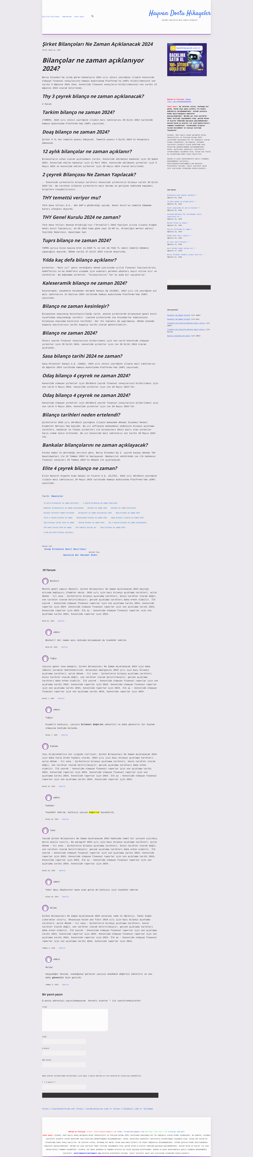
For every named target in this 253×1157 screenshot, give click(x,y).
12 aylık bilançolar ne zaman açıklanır (61, 503)
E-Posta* (46, 1048)
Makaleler (57, 496)
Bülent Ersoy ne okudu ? (177, 223)
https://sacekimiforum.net (58, 1109)
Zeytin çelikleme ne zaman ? (179, 229)
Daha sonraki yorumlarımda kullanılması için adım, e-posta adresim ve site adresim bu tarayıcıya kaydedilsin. (92, 1076)
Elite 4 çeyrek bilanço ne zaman (58, 518)
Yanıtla (61, 621)
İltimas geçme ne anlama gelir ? (181, 202)
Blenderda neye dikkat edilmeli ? (182, 195)
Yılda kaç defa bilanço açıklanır (58, 532)
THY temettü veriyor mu (86, 528)
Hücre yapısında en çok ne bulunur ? (183, 208)
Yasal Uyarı (79, 17)
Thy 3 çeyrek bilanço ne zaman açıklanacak (127, 523)
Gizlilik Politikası (51, 17)
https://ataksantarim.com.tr (94, 1109)
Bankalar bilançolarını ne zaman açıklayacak (63, 508)
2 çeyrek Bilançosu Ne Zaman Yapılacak (100, 503)
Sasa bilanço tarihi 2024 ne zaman (59, 523)
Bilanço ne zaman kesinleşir (123, 508)
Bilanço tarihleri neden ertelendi (59, 513)
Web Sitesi (46, 1060)
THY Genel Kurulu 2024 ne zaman (57, 528)
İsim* (44, 1037)
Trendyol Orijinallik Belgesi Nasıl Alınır (186, 323)
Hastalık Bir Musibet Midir (80, 555)
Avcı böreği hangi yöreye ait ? (181, 248)
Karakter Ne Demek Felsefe (178, 315)
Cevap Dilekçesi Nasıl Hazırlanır (65, 549)
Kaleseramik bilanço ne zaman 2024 (92, 518)
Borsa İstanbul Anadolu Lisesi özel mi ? (185, 255)
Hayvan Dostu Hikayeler (180, 13)
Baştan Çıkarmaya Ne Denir (178, 336)
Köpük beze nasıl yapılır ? (179, 236)
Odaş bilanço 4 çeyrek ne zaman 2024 (127, 518)
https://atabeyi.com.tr (127, 1109)
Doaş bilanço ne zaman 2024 (128, 513)
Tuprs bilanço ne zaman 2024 (112, 528)
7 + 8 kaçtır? (49, 1082)
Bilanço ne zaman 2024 (97, 508)
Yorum (44, 1007)
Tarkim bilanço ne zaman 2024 (91, 523)
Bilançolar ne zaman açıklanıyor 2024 (95, 513)
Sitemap (148, 1109)
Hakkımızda (67, 17)
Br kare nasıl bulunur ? (177, 242)
